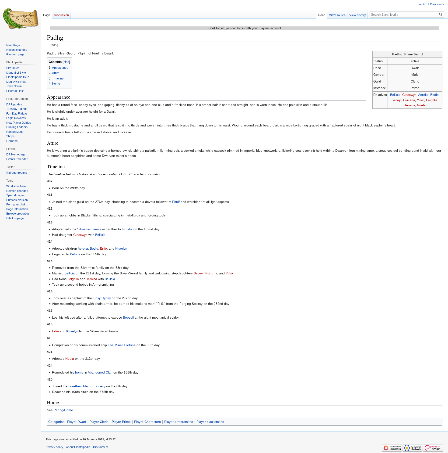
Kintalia (127, 229)
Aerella (423, 95)
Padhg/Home (63, 410)
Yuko (420, 100)
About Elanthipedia (78, 447)
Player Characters (147, 422)
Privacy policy (54, 447)
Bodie (434, 95)
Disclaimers (100, 447)
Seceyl (396, 100)
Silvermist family (89, 229)
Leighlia (432, 100)
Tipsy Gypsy (102, 298)
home (79, 372)
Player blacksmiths (210, 422)
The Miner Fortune (122, 345)
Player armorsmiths (178, 422)
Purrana (409, 100)
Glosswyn (409, 95)
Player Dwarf (76, 422)
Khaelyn (121, 248)
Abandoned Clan (100, 372)
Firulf (176, 202)
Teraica (409, 105)
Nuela (421, 105)
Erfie (103, 248)
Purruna (211, 273)
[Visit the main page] (20, 18)
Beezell (128, 317)
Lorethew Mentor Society (86, 386)
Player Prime (121, 422)
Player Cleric (99, 422)
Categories (56, 422)
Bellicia (395, 95)
